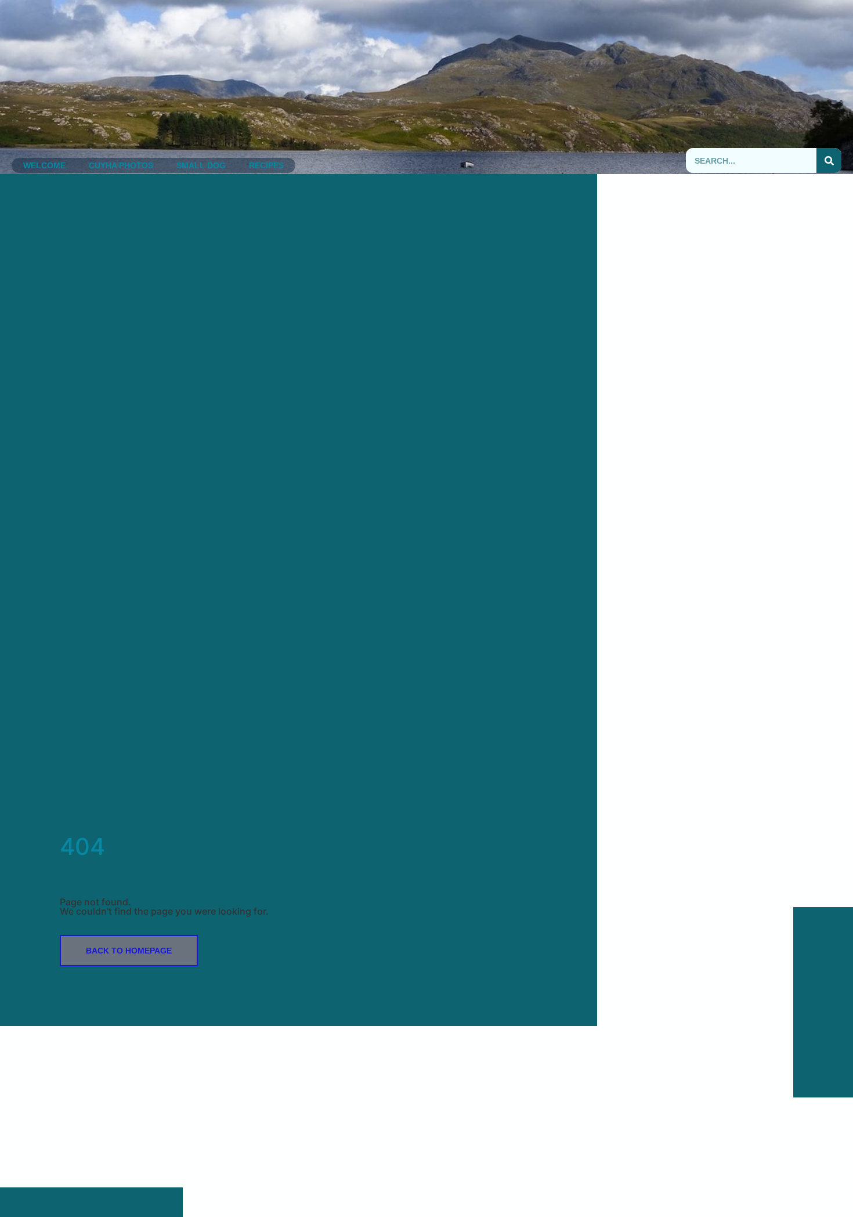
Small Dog (201, 165)
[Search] (828, 160)
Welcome (44, 165)
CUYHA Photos (121, 165)
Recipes (266, 165)
